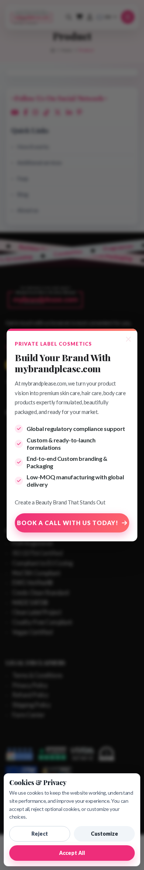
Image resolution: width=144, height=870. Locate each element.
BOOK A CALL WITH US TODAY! (67, 522)
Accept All (72, 853)
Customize (104, 833)
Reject (39, 833)
